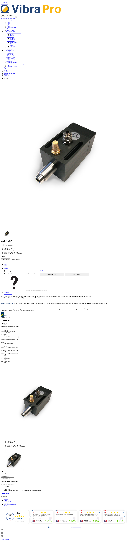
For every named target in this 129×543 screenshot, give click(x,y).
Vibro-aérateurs (13, 42)
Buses (11, 43)
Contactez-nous (4, 4)
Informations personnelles (10, 504)
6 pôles (8, 24)
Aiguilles (9, 51)
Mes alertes (6, 505)
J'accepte (76, 274)
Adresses (6, 499)
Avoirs (5, 500)
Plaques (11, 45)
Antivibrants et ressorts (12, 66)
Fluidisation (10, 41)
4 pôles (8, 23)
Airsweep (9, 47)
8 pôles (8, 26)
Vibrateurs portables (11, 55)
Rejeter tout (52, 274)
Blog (5, 68)
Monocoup (12, 38)
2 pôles (8, 22)
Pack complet (10, 54)
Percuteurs (10, 37)
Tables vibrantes (10, 58)
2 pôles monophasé (11, 27)
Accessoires (8, 61)
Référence (3, 317)
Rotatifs (11, 34)
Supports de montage (11, 62)
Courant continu (10, 30)
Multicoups (12, 39)
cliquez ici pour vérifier (76, 527)
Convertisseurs (10, 53)
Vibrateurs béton (9, 50)
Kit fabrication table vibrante (13, 59)
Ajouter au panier (5, 259)
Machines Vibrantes (9, 57)
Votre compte (5, 493)
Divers (8, 65)
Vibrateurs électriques (10, 20)
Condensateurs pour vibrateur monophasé (16, 63)
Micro (8, 29)
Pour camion (13, 46)
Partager (5, 264)
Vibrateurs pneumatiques (14, 33)
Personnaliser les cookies (55, 271)
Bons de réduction (8, 501)
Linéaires (12, 35)
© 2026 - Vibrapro (5, 539)
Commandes (6, 503)
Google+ (6, 267)
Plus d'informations (44, 271)
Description (6, 292)
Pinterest (6, 268)
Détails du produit (8, 294)
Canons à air (9, 49)
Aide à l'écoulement (9, 31)
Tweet (5, 265)
